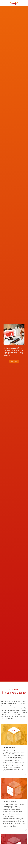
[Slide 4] (17, 679)
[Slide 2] (13, 679)
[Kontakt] (2, 841)
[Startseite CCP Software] (14, 3)
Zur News (14, 361)
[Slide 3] (15, 679)
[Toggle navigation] (2, 3)
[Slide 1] (10, 679)
